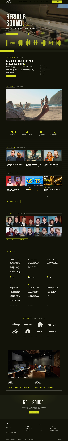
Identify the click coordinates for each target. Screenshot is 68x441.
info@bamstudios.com (54, 426)
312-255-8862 (53, 428)
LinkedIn (56, 430)
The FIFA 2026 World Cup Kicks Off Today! (52, 190)
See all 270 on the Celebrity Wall (17, 239)
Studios (36, 1)
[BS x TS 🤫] (34, 181)
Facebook (52, 432)
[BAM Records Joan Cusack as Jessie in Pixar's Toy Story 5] (15, 181)
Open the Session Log (13, 201)
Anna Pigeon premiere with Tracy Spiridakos (33, 164)
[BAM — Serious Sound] (8, 1)
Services (19, 1)
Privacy (60, 439)
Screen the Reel (12, 33)
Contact (48, 1)
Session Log (42, 1)
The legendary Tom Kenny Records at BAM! (15, 164)
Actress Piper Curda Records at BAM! (51, 164)
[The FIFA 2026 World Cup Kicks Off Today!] (52, 181)
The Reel (25, 1)
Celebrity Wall (40, 428)
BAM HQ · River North (28, 426)
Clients (31, 1)
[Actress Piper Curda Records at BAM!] (52, 155)
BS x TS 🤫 (28, 189)
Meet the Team (27, 430)
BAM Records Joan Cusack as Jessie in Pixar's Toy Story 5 (14, 190)
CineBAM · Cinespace (28, 428)
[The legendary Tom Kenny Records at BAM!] (15, 155)
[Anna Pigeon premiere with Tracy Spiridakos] (34, 155)
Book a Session (57, 1)
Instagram (52, 430)
